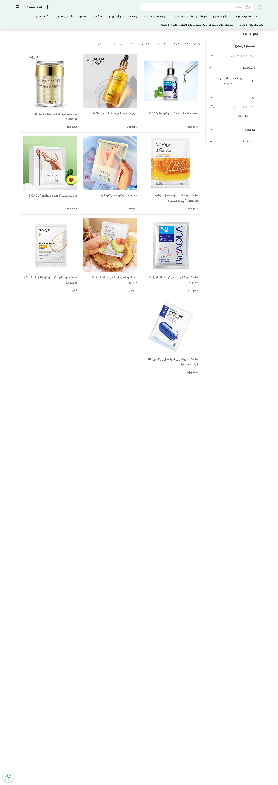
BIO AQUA (243, 116)
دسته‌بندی (248, 68)
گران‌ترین (96, 44)
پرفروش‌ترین (144, 44)
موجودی (249, 130)
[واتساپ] (8, 776)
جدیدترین (126, 44)
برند (252, 97)
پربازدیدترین (163, 44)
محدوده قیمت (246, 141)
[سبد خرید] (17, 7)
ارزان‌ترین (111, 44)
